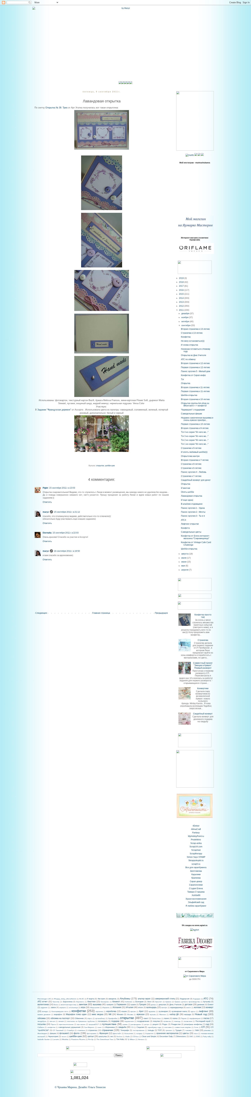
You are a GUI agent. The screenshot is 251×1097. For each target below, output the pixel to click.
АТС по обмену (188, 359)
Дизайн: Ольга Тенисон (92, 1087)
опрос (89, 1018)
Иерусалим (94, 1007)
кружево (152, 1011)
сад (207, 1024)
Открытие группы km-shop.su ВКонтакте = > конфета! (195, 404)
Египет (210, 1004)
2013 (181, 302)
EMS (198, 1036)
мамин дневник (44, 1014)
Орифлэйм (112, 1018)
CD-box (136, 1036)
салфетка (51, 1027)
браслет (158, 1002)
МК (110, 1014)
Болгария (139, 1002)
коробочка (111, 1011)
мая (183, 566)
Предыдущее (161, 613)
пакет (145, 1018)
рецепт (156, 1024)
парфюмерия (195, 1018)
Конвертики (202, 688)
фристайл (117, 1033)
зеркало (62, 1007)
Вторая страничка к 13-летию (195, 329)
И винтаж (185, 488)
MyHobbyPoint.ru (196, 836)
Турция (178, 1030)
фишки (53, 1033)
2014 (181, 298)
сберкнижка (110, 1027)
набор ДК (174, 1014)
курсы (193, 1011)
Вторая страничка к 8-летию (194, 428)
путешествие (109, 1024)
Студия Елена (196, 888)
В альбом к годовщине (192, 504)
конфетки (79, 1011)
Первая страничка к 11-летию (195, 391)
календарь (151, 1007)
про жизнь (81, 1024)
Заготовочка (196, 871)
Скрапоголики (196, 885)
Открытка (185, 383)
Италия (129, 1007)
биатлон (91, 1001)
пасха (206, 1018)
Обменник (79, 1018)
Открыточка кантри (190, 456)
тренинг (168, 1030)
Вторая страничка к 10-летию (195, 399)
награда (187, 1014)
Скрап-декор (196, 881)
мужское (141, 1014)
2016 (181, 290)
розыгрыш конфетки (193, 1024)
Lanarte (56, 1039)
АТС (206, 998)
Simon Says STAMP (196, 857)
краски (133, 1011)
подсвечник (129, 1021)
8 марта (90, 999)
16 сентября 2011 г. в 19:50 (67, 551)
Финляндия (42, 1033)
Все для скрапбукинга (195, 867)
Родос (165, 1024)
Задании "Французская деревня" (54, 409)
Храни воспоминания (196, 899)
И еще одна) (187, 500)
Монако (120, 1014)
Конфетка (186, 337)
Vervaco (141, 1039)
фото (77, 1033)
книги (188, 1007)
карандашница (176, 1007)
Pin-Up (90, 1039)
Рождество (176, 1024)
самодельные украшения (69, 1027)
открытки (100, 466)
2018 (181, 282)
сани (99, 1027)
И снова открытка (189, 345)
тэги (197, 1030)
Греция (142, 1004)
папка (174, 1018)
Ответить (47, 502)
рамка (125, 1024)
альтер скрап (144, 999)
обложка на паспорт (60, 1018)
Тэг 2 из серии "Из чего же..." (194, 440)
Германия (121, 1004)
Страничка (203, 640)
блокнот (116, 1001)
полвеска (167, 1021)
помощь (177, 1021)
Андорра (196, 999)
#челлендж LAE (44, 999)
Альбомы (125, 998)
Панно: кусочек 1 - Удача (193, 508)
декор (153, 1005)
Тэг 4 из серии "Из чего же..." (194, 432)
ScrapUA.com (196, 846)
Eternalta (47, 533)
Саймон (41, 1027)
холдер (139, 1033)
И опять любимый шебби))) (194, 452)
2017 (181, 286)
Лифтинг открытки (190, 524)
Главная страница (101, 613)
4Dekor (196, 826)
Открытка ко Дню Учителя (193, 355)
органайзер (100, 1018)
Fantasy (196, 832)
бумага (168, 1002)
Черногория (53, 1036)
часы (196, 1033)
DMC (191, 1036)
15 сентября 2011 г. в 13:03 (62, 488)
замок (53, 1007)
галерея (109, 1004)
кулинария (163, 1011)
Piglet (45, 488)
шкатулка (103, 1036)
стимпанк (81, 1030)
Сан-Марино (89, 1027)
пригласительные (66, 1024)
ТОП (160, 1030)
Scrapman (196, 850)
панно (166, 1018)
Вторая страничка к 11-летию (195, 387)
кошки (124, 1011)
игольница (73, 1007)
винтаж (83, 1004)
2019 (181, 278)
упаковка (207, 1030)
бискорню (105, 1002)
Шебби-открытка (189, 395)
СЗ (132, 1027)
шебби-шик (110, 466)
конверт (209, 1007)
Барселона (67, 1002)
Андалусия (184, 999)
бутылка (206, 1002)
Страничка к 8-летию (191, 464)
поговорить (103, 1021)
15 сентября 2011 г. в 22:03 (66, 533)
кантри (164, 1007)
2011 (181, 310)
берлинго (80, 1002)
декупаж (162, 1004)
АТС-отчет (43, 1001)
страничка (92, 1030)
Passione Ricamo (78, 1039)
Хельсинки (128, 1033)
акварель (112, 999)
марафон (58, 1014)
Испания (117, 1007)
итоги (140, 1007)
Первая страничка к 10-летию (195, 424)
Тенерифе (124, 1030)
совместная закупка (183, 1027)
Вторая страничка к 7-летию (194, 460)
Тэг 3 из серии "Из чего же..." (194, 436)
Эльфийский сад (196, 902)
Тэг (182, 379)
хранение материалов (167, 1033)
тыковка (188, 1030)
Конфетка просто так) (202, 616)
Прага (53, 1024)
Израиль (105, 1007)
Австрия (101, 999)
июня (184, 562)
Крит (141, 1011)
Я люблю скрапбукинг (196, 906)
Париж (183, 1018)
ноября (185, 317)
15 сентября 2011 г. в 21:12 (67, 512)
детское (188, 1004)
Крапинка (196, 878)
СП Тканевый (58, 1030)
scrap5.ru (196, 864)
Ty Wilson (131, 1039)
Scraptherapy (196, 853)
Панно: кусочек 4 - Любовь (193, 472)
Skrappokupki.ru (196, 860)
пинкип (61, 1021)
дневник (200, 1004)
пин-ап (52, 1021)
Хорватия (149, 1033)
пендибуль (42, 1021)
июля (184, 558)
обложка (42, 1018)
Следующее (41, 613)
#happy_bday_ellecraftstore (65, 999)
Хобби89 (196, 895)
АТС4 (183, 520)
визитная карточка (68, 1005)
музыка (153, 1014)
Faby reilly (207, 1036)
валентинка (43, 1004)
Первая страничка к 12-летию (195, 367)
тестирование (138, 1030)
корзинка (99, 1011)
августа (185, 554)
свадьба (122, 1027)
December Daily (166, 1036)
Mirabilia (65, 1039)
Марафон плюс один (76, 1014)
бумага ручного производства (187, 1002)
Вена (56, 1005)
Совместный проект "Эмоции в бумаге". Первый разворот (203, 665)
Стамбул (70, 1030)
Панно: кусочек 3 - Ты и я (193, 516)
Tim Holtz (120, 1039)
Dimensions (181, 1036)
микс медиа (97, 1014)
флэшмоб (64, 1033)
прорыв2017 (94, 1024)
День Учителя (175, 1004)
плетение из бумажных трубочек (81, 1021)
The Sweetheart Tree (104, 1039)
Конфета (185, 528)
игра (83, 1007)
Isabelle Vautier (44, 1039)
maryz (46, 512)
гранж (133, 1004)
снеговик (167, 1027)
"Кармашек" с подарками (193, 410)
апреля (185, 570)
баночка (56, 1002)
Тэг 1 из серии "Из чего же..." (194, 444)
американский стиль (165, 999)
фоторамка (91, 1033)
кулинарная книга (179, 1011)
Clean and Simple (149, 1036)
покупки (156, 1021)
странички (107, 1030)
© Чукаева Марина (66, 1087)
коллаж (197, 1007)
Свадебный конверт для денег (196, 480)
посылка (42, 1024)
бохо (149, 1002)
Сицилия (140, 1027)
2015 (181, 294)
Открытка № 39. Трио (56, 107)
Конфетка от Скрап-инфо (193, 375)
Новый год (201, 1014)
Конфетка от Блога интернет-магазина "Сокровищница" (195, 537)
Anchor (119, 1036)
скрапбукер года (154, 1027)
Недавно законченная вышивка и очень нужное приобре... (197, 419)
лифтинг (203, 1011)
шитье (91, 1036)
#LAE (81, 999)
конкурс (45, 1011)
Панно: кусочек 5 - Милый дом (195, 371)
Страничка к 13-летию (192, 333)
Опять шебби (187, 492)
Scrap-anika (196, 843)
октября (185, 321)
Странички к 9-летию (191, 448)
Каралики (196, 874)
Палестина (156, 1018)
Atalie (127, 1036)
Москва (130, 1014)
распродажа (136, 1024)
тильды (151, 1030)
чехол (63, 1036)
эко (111, 1036)
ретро (146, 1024)
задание (43, 1007)
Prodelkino (196, 839)
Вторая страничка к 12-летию (195, 363)
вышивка (97, 1004)
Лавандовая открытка (191, 496)
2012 (181, 306)
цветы (186, 1033)
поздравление (143, 1021)
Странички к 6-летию (191, 468)
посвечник (188, 1021)
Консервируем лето (60, 1011)
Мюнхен (162, 1014)
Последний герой (203, 1021)
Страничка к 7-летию (191, 476)
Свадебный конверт (203, 714)
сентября (186, 325)
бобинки (128, 1002)
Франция (103, 1033)
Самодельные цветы (191, 532)
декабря (185, 313)
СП (203, 1027)
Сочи (196, 1027)
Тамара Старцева (196, 892)
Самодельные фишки (191, 413)
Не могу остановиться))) (192, 341)
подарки (115, 1021)
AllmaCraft (196, 829)
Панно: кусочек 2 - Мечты (193, 512)
